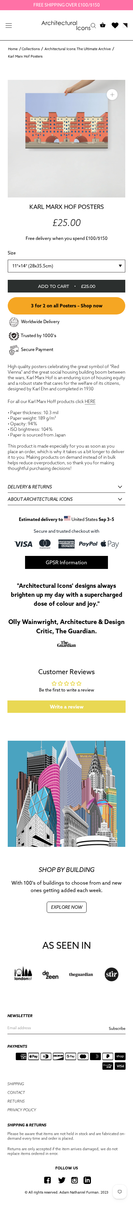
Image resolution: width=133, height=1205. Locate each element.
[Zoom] (112, 94)
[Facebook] (47, 1180)
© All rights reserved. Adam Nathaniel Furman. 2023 (66, 1192)
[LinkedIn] (87, 1180)
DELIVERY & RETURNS (30, 487)
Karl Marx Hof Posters (25, 56)
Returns (16, 1101)
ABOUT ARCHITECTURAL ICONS (40, 499)
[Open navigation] (9, 25)
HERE (90, 401)
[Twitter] (62, 1180)
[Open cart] (102, 25)
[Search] (93, 25)
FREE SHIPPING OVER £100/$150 (66, 5)
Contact (16, 1092)
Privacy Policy (21, 1109)
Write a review (67, 707)
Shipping (15, 1083)
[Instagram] (74, 1180)
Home (13, 49)
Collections (31, 49)
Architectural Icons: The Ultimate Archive (78, 49)
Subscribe (117, 1028)
